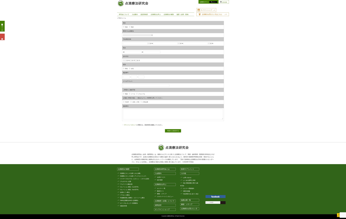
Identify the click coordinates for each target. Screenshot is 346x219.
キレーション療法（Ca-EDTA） (129, 187)
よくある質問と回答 (189, 180)
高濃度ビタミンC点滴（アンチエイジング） (133, 176)
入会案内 (135, 14)
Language (224, 2)
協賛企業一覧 (186, 200)
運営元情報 (186, 191)
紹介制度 (160, 180)
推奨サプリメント (187, 169)
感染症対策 (123, 206)
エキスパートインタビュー (165, 196)
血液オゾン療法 (125, 192)
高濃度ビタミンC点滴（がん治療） (130, 173)
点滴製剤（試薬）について (164, 201)
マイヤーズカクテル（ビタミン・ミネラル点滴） (135, 179)
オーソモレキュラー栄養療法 (129, 203)
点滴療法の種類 (169, 14)
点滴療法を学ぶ (156, 14)
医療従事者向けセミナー (2, 26)
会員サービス (161, 177)
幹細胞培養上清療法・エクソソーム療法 (132, 197)
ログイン (214, 2)
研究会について (124, 14)
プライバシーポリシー (130, 125)
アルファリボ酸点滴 (126, 184)
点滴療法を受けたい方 (189, 209)
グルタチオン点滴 (125, 181)
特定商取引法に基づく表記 (190, 194)
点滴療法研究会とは (162, 169)
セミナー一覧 (161, 188)
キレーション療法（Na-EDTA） (129, 189)
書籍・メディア (162, 194)
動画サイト (160, 191)
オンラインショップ (206, 10)
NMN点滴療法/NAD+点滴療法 (129, 200)
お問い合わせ (187, 177)
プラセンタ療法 (125, 195)
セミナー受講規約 (188, 188)
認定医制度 (144, 14)
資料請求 (158, 205)
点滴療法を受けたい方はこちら (212, 14)
